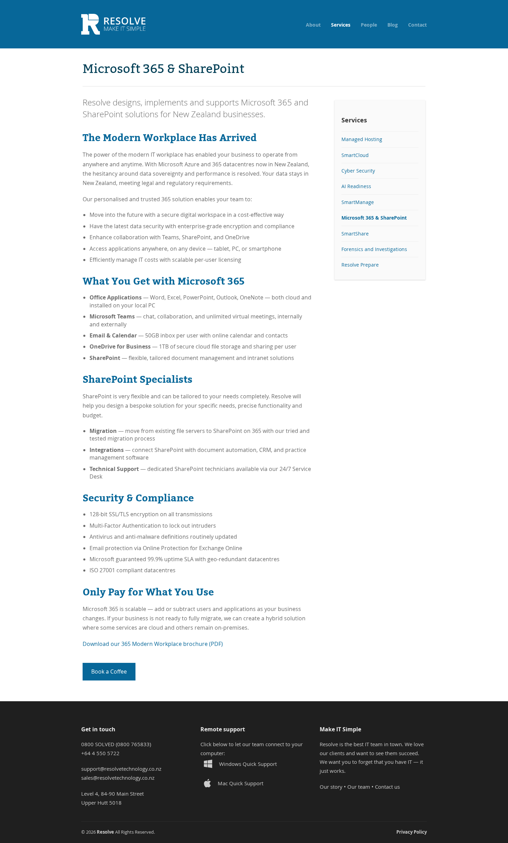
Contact (417, 24)
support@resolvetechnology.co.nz (121, 768)
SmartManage (357, 202)
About (313, 24)
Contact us (387, 786)
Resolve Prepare (360, 265)
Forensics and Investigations (374, 249)
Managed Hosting (361, 139)
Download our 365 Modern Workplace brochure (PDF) (153, 644)
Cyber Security (358, 171)
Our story (331, 786)
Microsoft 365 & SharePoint (374, 217)
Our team (358, 786)
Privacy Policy (411, 832)
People (369, 24)
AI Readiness (356, 186)
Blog (392, 24)
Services (340, 24)
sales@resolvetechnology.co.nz (117, 777)
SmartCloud (355, 155)
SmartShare (355, 234)
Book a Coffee (109, 671)
